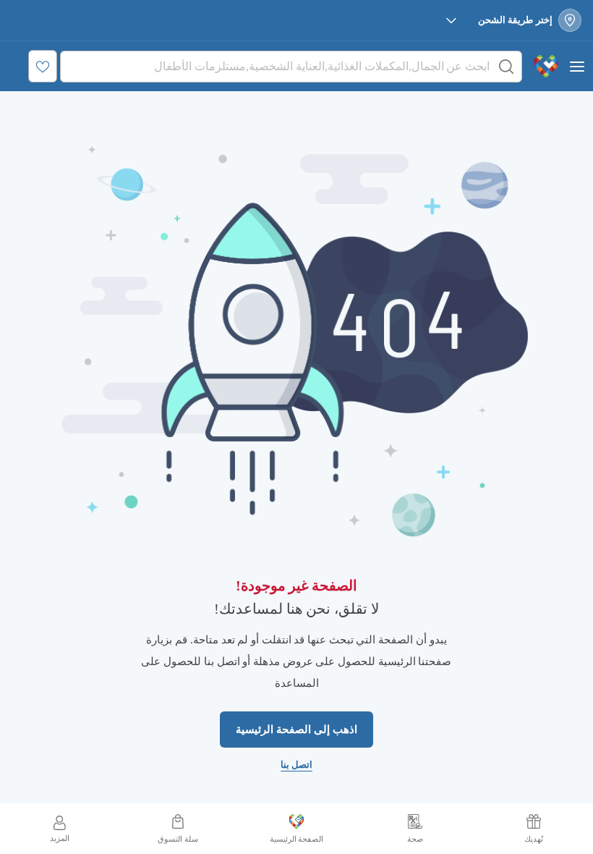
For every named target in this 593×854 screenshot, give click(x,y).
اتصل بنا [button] (296, 764)
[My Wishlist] (42, 66)
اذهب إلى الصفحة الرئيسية (296, 729)
